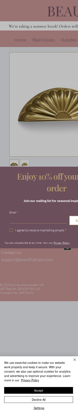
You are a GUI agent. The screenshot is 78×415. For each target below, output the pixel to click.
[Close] (72, 362)
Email (13, 212)
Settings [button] (39, 408)
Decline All (39, 399)
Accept (38, 390)
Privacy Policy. (62, 242)
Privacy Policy (30, 380)
